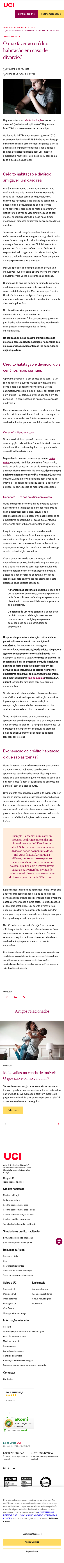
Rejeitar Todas (32, 1552)
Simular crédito (26, 14)
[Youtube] (14, 1468)
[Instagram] (4, 1468)
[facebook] (7, 997)
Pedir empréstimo (51, 14)
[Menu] (59, 5)
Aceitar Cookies (32, 1542)
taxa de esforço (36, 678)
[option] (19, 1406)
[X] (24, 997)
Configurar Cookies (31, 1534)
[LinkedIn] (9, 1468)
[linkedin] (15, 997)
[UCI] (9, 5)
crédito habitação (33, 120)
